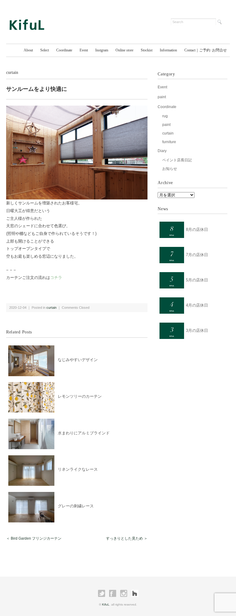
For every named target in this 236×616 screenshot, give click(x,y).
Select (44, 50)
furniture (169, 142)
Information (168, 50)
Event (84, 50)
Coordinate (64, 50)
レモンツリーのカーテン (80, 396)
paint (162, 97)
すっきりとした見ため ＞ (127, 538)
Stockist (146, 50)
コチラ (56, 277)
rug (165, 116)
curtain (12, 72)
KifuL (105, 604)
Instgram (101, 50)
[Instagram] (124, 593)
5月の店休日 (197, 280)
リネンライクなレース (78, 469)
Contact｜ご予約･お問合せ (205, 50)
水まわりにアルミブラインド (84, 433)
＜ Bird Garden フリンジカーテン (33, 538)
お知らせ (169, 169)
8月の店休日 (197, 229)
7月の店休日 (197, 254)
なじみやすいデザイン (78, 359)
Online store (124, 50)
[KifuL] (27, 19)
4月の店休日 (197, 305)
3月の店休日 (197, 330)
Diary (162, 151)
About (28, 50)
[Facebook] (113, 593)
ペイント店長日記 (177, 160)
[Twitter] (101, 593)
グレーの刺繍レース (76, 506)
